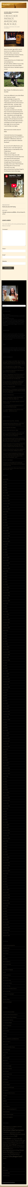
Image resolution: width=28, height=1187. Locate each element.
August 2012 (5, 905)
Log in (3, 1167)
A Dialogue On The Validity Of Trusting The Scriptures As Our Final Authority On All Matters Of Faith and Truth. (13, 464)
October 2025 (5, 506)
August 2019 (5, 689)
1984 (3, 1126)
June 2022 (4, 608)
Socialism (10, 1152)
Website (4, 261)
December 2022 (6, 592)
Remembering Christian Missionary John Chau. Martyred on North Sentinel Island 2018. (13, 424)
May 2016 (4, 784)
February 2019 (5, 706)
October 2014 (5, 835)
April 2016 (4, 787)
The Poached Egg (6, 991)
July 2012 (4, 908)
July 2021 (4, 633)
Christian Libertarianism (13, 1130)
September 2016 (6, 773)
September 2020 (6, 660)
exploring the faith (6, 964)
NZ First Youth (5, 1057)
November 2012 (6, 897)
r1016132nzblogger (6, 1065)
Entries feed (5, 1170)
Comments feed (6, 1173)
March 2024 (5, 554)
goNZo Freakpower (6, 1025)
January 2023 (5, 590)
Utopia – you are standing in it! (9, 1109)
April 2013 (4, 884)
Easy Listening (14, 12)
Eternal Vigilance (6, 961)
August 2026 (5, 479)
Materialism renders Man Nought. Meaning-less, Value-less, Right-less (12, 398)
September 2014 (6, 838)
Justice (4, 1143)
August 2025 (5, 511)
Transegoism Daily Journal (8, 1092)
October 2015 (5, 803)
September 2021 (6, 627)
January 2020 (5, 676)
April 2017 (4, 757)
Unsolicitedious (6, 1106)
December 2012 (6, 895)
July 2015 (4, 811)
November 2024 (6, 536)
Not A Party (5, 1052)
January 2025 (5, 530)
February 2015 (5, 824)
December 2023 (6, 563)
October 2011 (5, 932)
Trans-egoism (5, 1090)
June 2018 (4, 725)
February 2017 (5, 762)
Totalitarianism (15, 1154)
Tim (15, 26)
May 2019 (4, 698)
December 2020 (6, 652)
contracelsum (5, 950)
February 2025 (5, 527)
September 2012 (6, 903)
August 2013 (5, 873)
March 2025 (5, 525)
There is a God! (6, 1154)
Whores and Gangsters (7, 1117)
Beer (10, 12)
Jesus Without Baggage (7, 969)
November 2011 (6, 930)
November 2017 (6, 741)
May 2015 (4, 816)
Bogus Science (5, 1128)
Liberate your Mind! (9, 1145)
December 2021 (6, 619)
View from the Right (7, 1002)
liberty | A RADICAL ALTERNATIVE (10, 1038)
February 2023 (5, 587)
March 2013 (5, 887)
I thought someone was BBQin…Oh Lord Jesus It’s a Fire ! (13, 212)
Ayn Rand (11, 1126)
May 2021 (4, 638)
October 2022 (5, 598)
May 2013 (4, 881)
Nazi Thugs (17, 1146)
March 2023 (5, 584)
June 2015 (4, 814)
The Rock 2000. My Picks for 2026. (10, 430)
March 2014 (5, 854)
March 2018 (5, 730)
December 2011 (6, 927)
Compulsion (5, 1132)
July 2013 (4, 876)
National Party (12, 1146)
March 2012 (5, 919)
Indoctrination (10, 1141)
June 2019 (4, 695)
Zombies (4, 1158)
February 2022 (5, 614)
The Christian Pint (6, 980)
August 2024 (5, 544)
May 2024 (4, 549)
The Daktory (5, 1079)
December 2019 (6, 679)
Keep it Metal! (11, 1143)
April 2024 (4, 552)
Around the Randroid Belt (8, 1011)
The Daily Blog (5, 1076)
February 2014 (5, 857)
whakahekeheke (6, 1111)
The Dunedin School (7, 983)
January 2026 (5, 498)
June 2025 (4, 517)
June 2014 (4, 846)
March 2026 (5, 492)
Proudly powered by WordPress (8, 1182)
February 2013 (5, 889)
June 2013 (4, 878)
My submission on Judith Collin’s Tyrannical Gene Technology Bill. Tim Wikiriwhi (13, 367)
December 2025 (6, 500)
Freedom (6, 1138)
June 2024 (4, 546)
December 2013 (6, 862)
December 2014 (6, 830)
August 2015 (5, 808)
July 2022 (4, 606)
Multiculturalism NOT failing (9, 205)
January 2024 (5, 560)
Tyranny (5, 1156)
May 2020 (4, 665)
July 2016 (4, 779)
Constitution (12, 1132)
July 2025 (4, 514)
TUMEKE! (4, 1101)
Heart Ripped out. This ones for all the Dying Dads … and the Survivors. (12, 410)
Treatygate (4, 1095)
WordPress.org (5, 1175)
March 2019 (5, 703)
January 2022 (5, 617)
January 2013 (5, 892)
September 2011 (6, 935)
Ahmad (4, 394)
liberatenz (4, 1036)
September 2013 (6, 870)
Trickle (3, 1098)
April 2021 (4, 641)
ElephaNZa (4, 958)
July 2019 (4, 692)
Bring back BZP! (11, 386)
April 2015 (4, 819)
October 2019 (5, 684)
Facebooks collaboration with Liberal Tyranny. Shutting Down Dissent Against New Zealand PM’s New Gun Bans (13, 383)
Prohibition (21, 1146)
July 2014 (4, 843)
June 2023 (4, 576)
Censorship (12, 1128)
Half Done (4, 967)
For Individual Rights (7, 1022)
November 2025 (6, 503)
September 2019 (6, 687)
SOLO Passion (5, 1071)
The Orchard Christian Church (9, 988)
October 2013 (5, 868)
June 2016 (4, 781)
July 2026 (4, 482)
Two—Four (4, 1103)
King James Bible (20, 1143)
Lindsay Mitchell (6, 1049)
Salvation (11, 1148)
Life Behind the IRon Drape (8, 1047)
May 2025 (4, 519)
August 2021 (5, 630)
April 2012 (4, 916)
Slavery (4, 1152)
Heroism (19, 1139)
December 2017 (6, 738)
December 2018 (6, 711)
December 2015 (6, 797)
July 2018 (4, 722)
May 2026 (4, 487)
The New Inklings (6, 985)
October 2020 (5, 657)
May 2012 (4, 914)
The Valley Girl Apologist (8, 994)
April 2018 (4, 727)
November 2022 (6, 595)
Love (23, 1145)
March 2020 (5, 671)
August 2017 (5, 749)
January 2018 (5, 735)
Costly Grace (5, 953)
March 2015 (5, 822)
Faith (15, 1136)
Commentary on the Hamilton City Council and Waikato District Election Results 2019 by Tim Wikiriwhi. (14, 391)
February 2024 (5, 557)
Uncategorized (8, 13)
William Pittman (6, 389)
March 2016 (5, 789)
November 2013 (6, 865)
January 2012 (5, 924)
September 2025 (6, 509)
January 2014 (5, 860)
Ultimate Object (6, 999)
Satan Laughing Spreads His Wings (10, 1150)
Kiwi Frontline (5, 1030)
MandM (4, 972)
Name (4, 248)
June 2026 (4, 484)
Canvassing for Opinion (7, 1020)
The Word (4, 996)
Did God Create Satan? (7, 460)
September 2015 (6, 806)
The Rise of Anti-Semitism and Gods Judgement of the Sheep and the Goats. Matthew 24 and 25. (13, 449)
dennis (3, 956)
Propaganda (5, 1148)
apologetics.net (5, 948)
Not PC (4, 1055)
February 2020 (5, 673)
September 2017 (6, 746)
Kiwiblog (4, 1033)
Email (4, 255)
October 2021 (5, 625)
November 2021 (6, 622)
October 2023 (5, 565)
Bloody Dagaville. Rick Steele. (9, 427)
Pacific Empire (5, 1063)
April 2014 (4, 851)
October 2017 (5, 743)
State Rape (16, 1152)
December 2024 (6, 533)
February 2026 (5, 495)
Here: (5, 131)
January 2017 (5, 765)
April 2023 (4, 581)
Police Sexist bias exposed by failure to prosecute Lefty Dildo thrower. (13, 406)
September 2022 (6, 600)
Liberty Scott (5, 1044)
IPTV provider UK (6, 381)
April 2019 (4, 700)
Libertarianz (19, 1145)
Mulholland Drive (6, 975)
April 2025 (4, 522)
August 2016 (5, 776)
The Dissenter (5, 1082)
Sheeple (21, 1150)
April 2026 (4, 490)
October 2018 (5, 716)
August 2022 (5, 603)
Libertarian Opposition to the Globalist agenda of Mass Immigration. (13, 371)
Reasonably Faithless (7, 1068)
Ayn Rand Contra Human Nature (9, 1014)
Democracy (14, 1134)
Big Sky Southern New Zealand (9, 1017)
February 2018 (5, 733)
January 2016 (5, 795)
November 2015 (6, 800)
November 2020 (6, 654)
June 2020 (4, 662)
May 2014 (4, 849)
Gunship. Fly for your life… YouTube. (10, 420)
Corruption (18, 1132)
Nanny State (5, 1147)
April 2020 (4, 668)
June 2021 (4, 635)
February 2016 (5, 792)
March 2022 (5, 611)
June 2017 (4, 754)
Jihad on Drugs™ (20, 1141)
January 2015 (5, 827)
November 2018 (6, 714)
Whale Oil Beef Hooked (7, 1114)
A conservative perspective (8, 945)
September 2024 (6, 541)
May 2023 (4, 579)
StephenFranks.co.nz (7, 1074)
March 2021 (5, 644)
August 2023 (5, 571)
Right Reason (5, 977)
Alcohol (6, 12)
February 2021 (5, 646)
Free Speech (14, 1138)
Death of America (6, 1134)
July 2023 (4, 573)
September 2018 (6, 719)
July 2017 (4, 752)
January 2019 (5, 708)
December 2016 (6, 768)
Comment (5, 229)
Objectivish (5, 1060)
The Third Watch (6, 1084)
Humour (4, 1141)
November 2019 (6, 681)
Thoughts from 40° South (8, 1087)
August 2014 (5, 841)
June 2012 (4, 911)
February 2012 (5, 922)
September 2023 (6, 568)
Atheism (8, 1126)
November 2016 (6, 770)
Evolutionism (11, 1136)
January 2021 (5, 649)
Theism (19, 1152)
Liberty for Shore (6, 1041)
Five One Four (10, 394)
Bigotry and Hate (18, 1126)
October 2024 (5, 538)
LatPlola (4, 374)
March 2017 (5, 760)
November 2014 (6, 833)
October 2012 (5, 900)
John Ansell (5, 1028)
